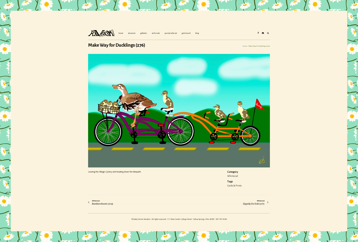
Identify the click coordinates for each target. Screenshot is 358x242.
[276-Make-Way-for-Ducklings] (179, 112)
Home (244, 46)
